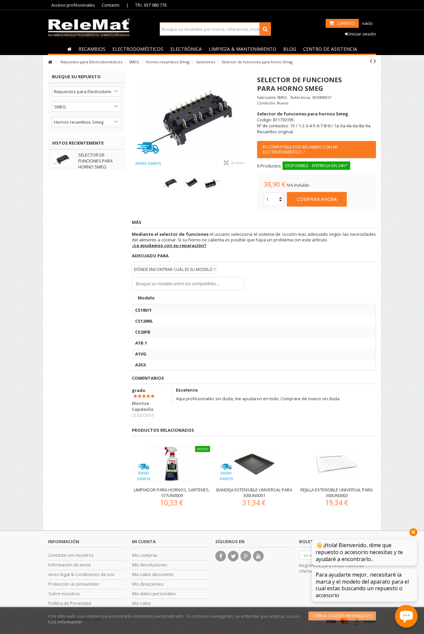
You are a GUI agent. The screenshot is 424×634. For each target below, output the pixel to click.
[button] (92, 49)
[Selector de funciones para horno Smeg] (191, 120)
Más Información (65, 622)
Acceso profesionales (73, 5)
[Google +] (245, 556)
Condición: (266, 102)
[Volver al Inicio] (50, 62)
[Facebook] (220, 556)
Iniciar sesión (362, 34)
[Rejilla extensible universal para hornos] (336, 464)
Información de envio (69, 565)
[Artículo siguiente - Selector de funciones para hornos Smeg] (375, 61)
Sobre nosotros (64, 594)
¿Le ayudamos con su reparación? (169, 245)
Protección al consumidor (73, 584)
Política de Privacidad (69, 603)
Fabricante (266, 97)
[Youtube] (258, 556)
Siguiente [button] (247, 120)
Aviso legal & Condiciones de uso (81, 574)
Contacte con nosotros (71, 555)
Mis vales (141, 603)
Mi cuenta (144, 541)
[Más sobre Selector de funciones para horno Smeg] (63, 159)
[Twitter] (233, 556)
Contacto (111, 5)
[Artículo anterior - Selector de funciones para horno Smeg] (371, 61)
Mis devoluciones (149, 565)
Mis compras (145, 555)
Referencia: (301, 97)
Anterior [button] (135, 120)
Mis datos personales (154, 594)
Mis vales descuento (153, 574)
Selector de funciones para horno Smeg (95, 161)
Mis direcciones (147, 584)
